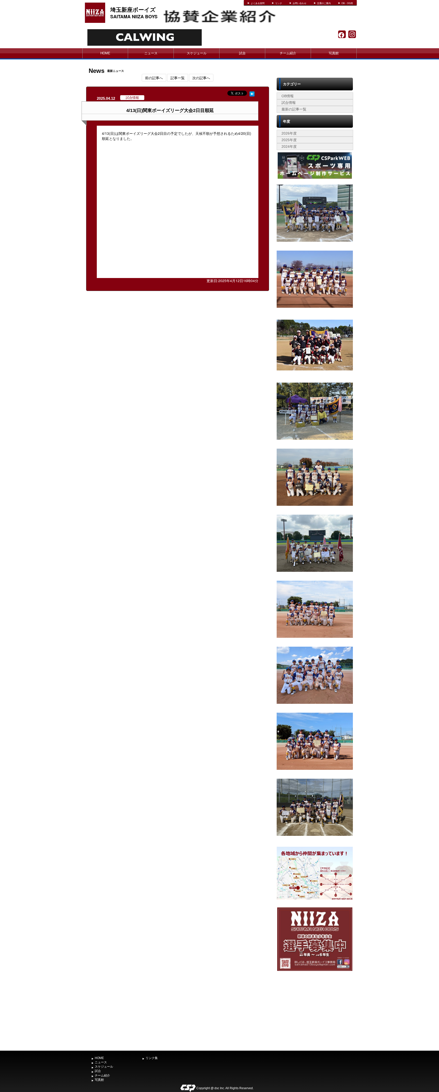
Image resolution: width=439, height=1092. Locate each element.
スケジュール (197, 53)
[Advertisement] (315, 1010)
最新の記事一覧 (293, 109)
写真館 (334, 53)
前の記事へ (154, 77)
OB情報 (287, 96)
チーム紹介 (288, 53)
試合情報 (288, 103)
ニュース (151, 53)
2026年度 (289, 133)
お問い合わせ (299, 3)
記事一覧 (177, 77)
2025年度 (289, 140)
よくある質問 (257, 3)
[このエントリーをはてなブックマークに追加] (252, 93)
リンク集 (152, 1058)
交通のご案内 (324, 3)
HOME (105, 53)
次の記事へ (201, 77)
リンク (278, 3)
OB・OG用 (347, 3)
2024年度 (289, 146)
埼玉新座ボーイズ (133, 9)
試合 (242, 53)
